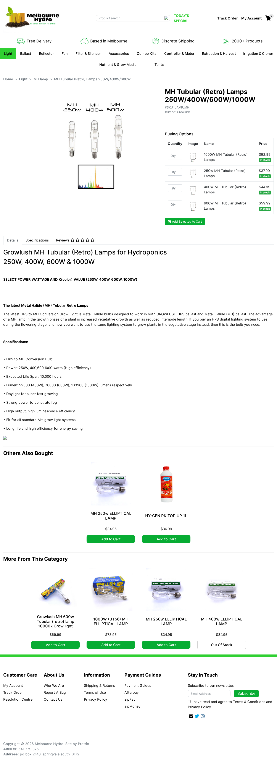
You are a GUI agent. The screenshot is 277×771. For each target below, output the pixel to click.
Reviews (63, 240)
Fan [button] (65, 53)
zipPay (129, 699)
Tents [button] (159, 64)
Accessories (119, 53)
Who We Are (54, 685)
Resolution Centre (17, 699)
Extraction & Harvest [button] (219, 53)
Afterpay (131, 692)
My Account (13, 685)
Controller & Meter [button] (179, 53)
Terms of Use (95, 692)
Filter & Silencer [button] (88, 53)
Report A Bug (55, 692)
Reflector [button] (46, 53)
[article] (110, 503)
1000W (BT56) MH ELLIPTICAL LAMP (110, 621)
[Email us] (191, 716)
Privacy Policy (95, 699)
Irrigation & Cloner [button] (258, 53)
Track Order (227, 18)
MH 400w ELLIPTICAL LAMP (221, 621)
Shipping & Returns (99, 685)
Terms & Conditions (249, 702)
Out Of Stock (221, 645)
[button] (251, 18)
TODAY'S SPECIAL (181, 18)
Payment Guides (137, 685)
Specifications (37, 240)
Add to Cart (111, 539)
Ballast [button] (25, 53)
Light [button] (8, 53)
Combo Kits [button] (146, 53)
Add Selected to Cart (186, 221)
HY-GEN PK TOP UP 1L (166, 515)
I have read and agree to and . (230, 704)
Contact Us (53, 699)
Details (12, 240)
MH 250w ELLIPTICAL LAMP (110, 515)
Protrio (83, 744)
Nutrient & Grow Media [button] (118, 64)
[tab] (12, 240)
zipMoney (132, 706)
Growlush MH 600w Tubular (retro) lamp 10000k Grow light (55, 621)
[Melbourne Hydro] (32, 18)
